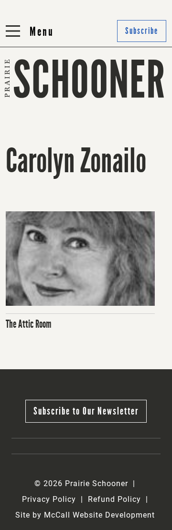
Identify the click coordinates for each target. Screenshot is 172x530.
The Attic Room (28, 324)
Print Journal (33, 103)
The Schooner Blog (45, 126)
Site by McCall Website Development (85, 515)
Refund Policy (114, 499)
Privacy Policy (49, 499)
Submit (104, 103)
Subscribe (110, 126)
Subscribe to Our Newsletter (86, 411)
